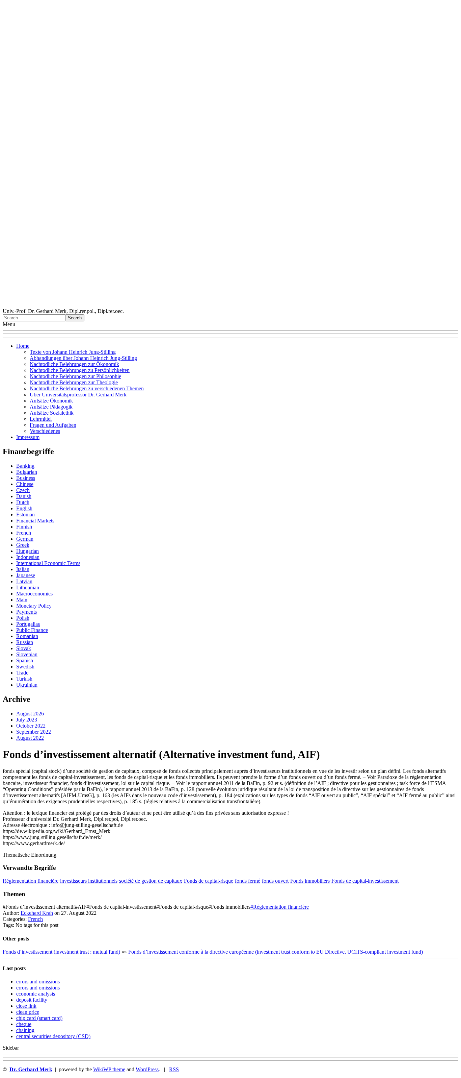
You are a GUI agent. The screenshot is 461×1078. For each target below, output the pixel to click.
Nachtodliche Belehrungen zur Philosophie (75, 376)
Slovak (23, 648)
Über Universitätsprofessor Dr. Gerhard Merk (78, 394)
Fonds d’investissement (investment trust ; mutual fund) (61, 952)
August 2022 (30, 738)
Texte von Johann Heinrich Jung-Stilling (73, 352)
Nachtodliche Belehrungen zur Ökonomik (74, 364)
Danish (23, 496)
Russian (24, 642)
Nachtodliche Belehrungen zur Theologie (74, 382)
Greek (22, 545)
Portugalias (28, 624)
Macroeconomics (34, 593)
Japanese (25, 575)
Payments (26, 612)
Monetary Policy (34, 606)
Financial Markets (35, 520)
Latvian (24, 581)
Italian (22, 569)
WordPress (147, 1069)
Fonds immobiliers (310, 881)
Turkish (24, 679)
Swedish (25, 666)
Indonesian (27, 557)
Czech (23, 490)
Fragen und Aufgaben (53, 425)
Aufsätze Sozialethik (52, 413)
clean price (27, 1012)
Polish (22, 618)
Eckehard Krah (37, 913)
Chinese (24, 484)
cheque (23, 1024)
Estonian (25, 514)
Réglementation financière (30, 881)
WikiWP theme (109, 1069)
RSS (174, 1069)
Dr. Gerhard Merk (30, 1069)
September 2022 (33, 732)
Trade (22, 673)
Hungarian (27, 551)
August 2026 (30, 713)
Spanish (24, 660)
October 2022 (31, 726)
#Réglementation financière (279, 907)
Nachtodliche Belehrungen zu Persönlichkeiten (80, 370)
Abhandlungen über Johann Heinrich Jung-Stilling (83, 358)
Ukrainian (26, 685)
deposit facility (31, 1000)
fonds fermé (247, 881)
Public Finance (32, 630)
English (24, 508)
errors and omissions (38, 981)
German (24, 539)
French (23, 533)
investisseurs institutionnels (88, 881)
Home (22, 346)
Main (21, 600)
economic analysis (35, 994)
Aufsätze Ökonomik (51, 400)
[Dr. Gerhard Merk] (230, 305)
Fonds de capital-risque (208, 881)
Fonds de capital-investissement (365, 881)
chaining (25, 1030)
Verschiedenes (45, 431)
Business (25, 478)
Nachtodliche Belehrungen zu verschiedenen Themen (87, 388)
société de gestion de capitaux (150, 881)
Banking (25, 466)
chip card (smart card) (39, 1018)
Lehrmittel (41, 419)
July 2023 (26, 719)
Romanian (27, 636)
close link (26, 1006)
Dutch (22, 502)
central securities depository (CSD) (53, 1036)
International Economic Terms (48, 563)
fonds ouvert (275, 881)
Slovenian (26, 654)
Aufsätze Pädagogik (51, 407)
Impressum (27, 437)
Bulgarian (26, 472)
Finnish (24, 527)
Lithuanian (27, 587)
